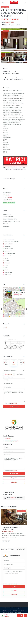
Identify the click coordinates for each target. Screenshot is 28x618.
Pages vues (6, 335)
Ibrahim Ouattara (8, 436)
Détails (5, 210)
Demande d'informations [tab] (7, 549)
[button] (14, 300)
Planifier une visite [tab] (20, 549)
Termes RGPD (14, 403)
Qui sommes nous (7, 610)
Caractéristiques (7, 235)
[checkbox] (3, 403)
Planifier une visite (8, 356)
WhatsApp (14, 482)
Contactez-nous (16, 610)
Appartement (6, 612)
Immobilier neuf (18, 612)
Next (23, 362)
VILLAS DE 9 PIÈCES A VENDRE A (20, 292)
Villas (7, 7)
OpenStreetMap (17, 316)
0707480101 (8, 438)
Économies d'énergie (9, 178)
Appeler (15, 478)
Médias (22, 610)
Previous (4, 362)
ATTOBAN (11, 22)
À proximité (6, 324)
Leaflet (11, 316)
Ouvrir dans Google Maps (9, 202)
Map (4, 284)
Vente (3, 7)
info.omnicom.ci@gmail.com (11, 441)
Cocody (7, 22)
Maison (12, 612)
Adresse (5, 189)
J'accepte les (11, 403)
